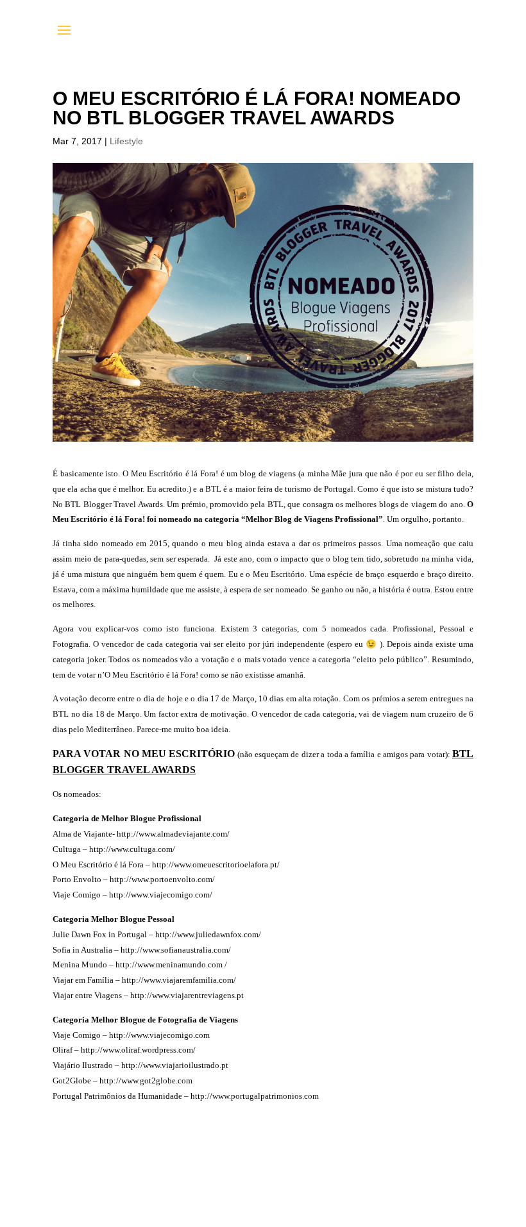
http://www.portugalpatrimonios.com (255, 1096)
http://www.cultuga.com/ (132, 849)
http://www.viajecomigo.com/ (160, 894)
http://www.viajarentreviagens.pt (186, 995)
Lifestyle (126, 141)
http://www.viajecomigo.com (159, 1035)
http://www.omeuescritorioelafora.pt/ (216, 864)
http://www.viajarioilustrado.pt (174, 1065)
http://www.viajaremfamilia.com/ (179, 980)
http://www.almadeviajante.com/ (173, 834)
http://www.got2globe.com (145, 1080)
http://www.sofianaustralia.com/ (176, 950)
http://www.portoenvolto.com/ (162, 879)
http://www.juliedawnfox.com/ (207, 934)
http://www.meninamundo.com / (171, 964)
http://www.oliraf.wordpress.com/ (138, 1050)
